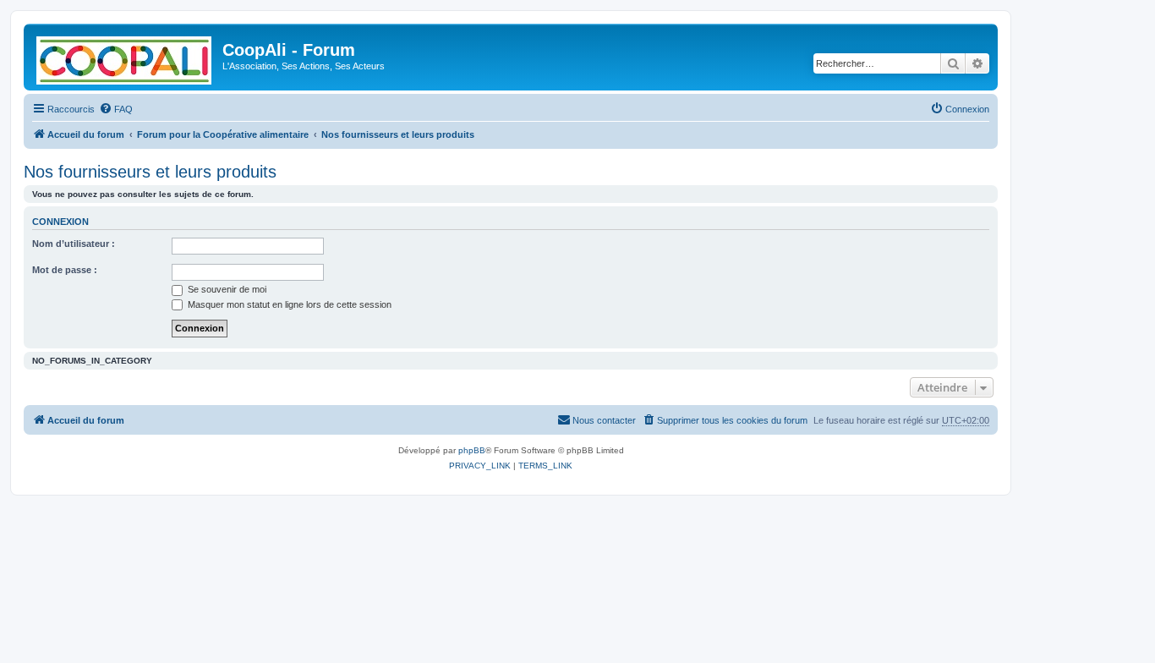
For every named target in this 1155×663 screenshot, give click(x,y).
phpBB (471, 450)
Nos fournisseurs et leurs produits (150, 171)
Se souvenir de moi (225, 289)
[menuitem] (116, 109)
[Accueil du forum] (125, 57)
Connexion (60, 221)
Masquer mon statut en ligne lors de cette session (288, 304)
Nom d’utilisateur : (73, 243)
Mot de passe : (64, 270)
